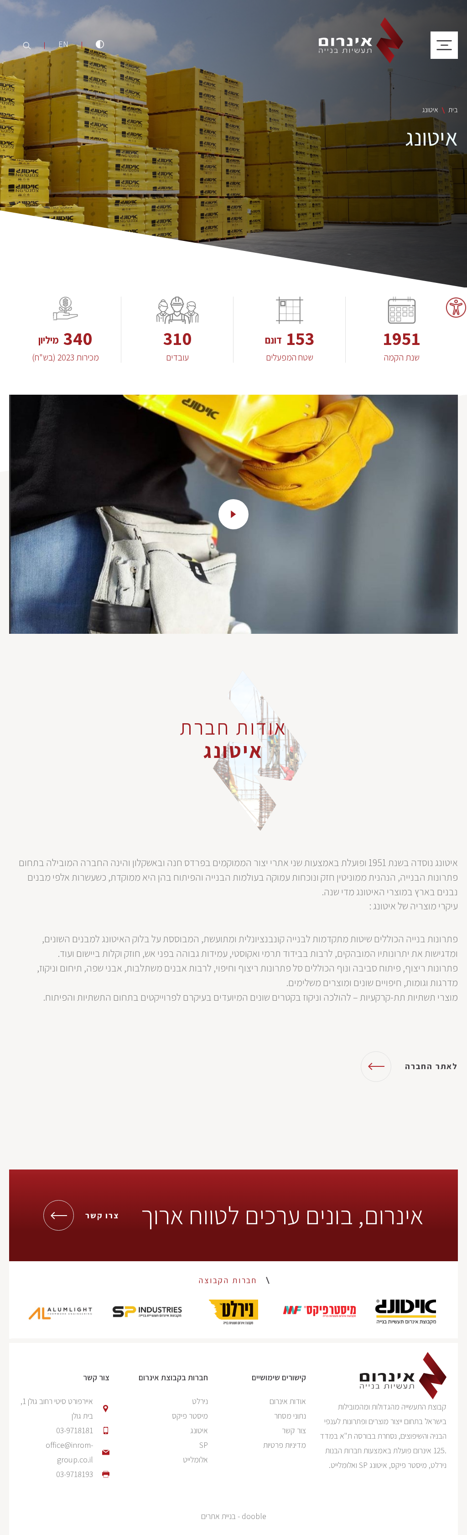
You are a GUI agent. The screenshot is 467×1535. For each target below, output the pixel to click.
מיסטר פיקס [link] (190, 1415)
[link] (456, 307)
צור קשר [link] (294, 1430)
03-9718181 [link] (74, 1430)
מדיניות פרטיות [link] (284, 1445)
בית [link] (453, 110)
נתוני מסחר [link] (290, 1415)
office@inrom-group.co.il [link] (69, 1452)
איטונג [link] (199, 1430)
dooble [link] (254, 1516)
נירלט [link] (200, 1401)
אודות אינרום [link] (288, 1401)
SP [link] (203, 1445)
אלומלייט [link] (195, 1459)
